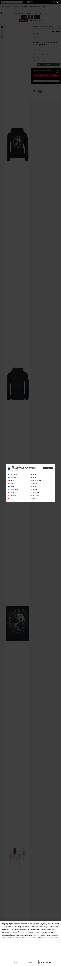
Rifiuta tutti (30, 962)
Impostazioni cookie (20, 937)
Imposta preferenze (45, 962)
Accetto (15, 962)
